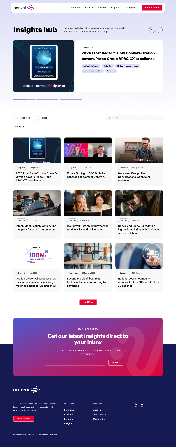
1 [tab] (24, 99)
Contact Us (99, 419)
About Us (98, 410)
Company (130, 8)
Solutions (75, 8)
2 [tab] (47, 99)
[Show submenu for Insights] (120, 7)
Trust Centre (99, 415)
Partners (102, 8)
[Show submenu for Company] (137, 7)
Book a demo (152, 8)
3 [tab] (71, 99)
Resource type (23, 118)
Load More (88, 302)
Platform (89, 8)
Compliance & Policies (47, 435)
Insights (114, 8)
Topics (44, 118)
